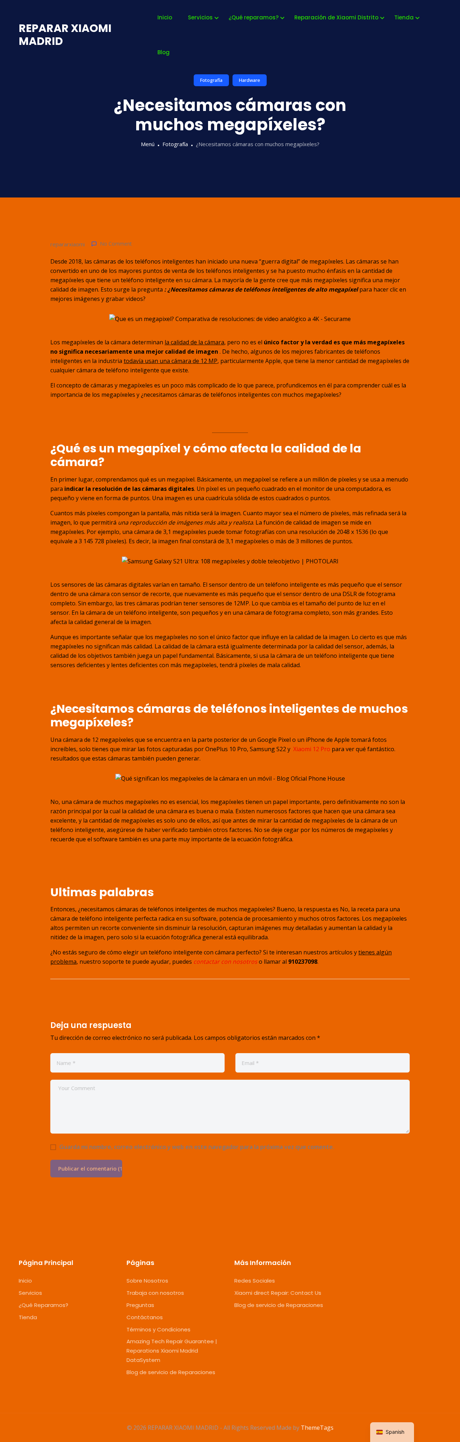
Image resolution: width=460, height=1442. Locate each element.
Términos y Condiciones (158, 1329)
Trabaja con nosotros (155, 1293)
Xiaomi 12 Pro (311, 749)
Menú (148, 144)
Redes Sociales (254, 1280)
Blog (163, 52)
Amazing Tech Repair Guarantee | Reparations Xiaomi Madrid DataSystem (171, 1351)
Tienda (404, 17)
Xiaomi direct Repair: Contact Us (277, 1293)
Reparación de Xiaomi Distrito (336, 17)
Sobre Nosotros (147, 1280)
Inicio (164, 17)
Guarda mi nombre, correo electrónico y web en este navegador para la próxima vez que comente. (196, 1147)
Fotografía (211, 80)
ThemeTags (317, 1428)
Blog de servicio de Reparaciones (170, 1372)
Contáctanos (144, 1317)
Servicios (200, 17)
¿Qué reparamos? (254, 17)
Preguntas (140, 1305)
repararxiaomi (67, 244)
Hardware (249, 80)
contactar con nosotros (225, 962)
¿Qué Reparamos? (43, 1305)
